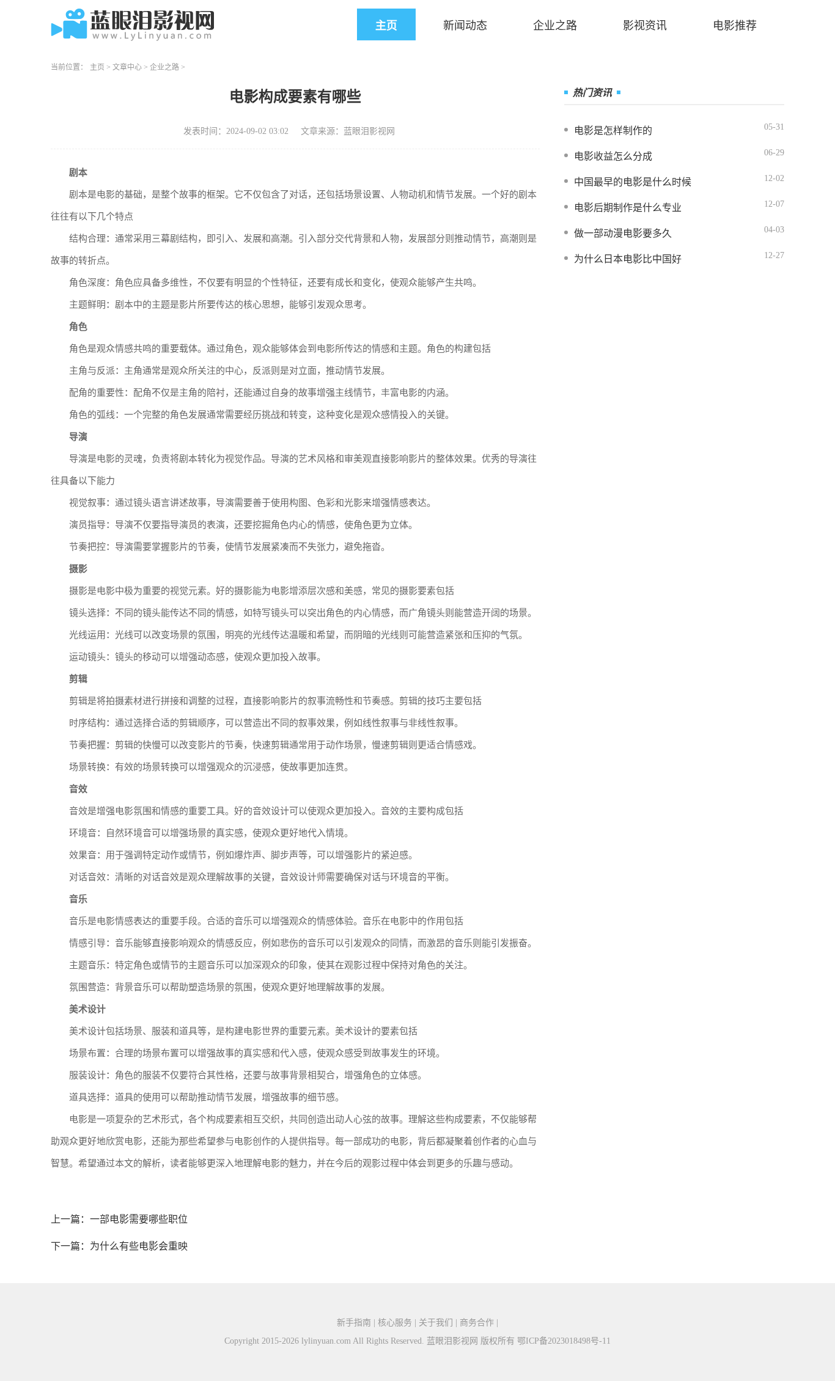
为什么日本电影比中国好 (628, 259)
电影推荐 (735, 26)
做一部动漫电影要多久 (623, 233)
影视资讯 (645, 26)
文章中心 (127, 67)
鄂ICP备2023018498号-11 (564, 1341)
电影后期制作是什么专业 (628, 207)
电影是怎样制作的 (613, 130)
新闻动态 (465, 26)
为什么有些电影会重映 (139, 1246)
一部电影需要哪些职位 (139, 1219)
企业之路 (555, 26)
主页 (386, 26)
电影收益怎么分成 (613, 156)
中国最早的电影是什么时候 (632, 182)
